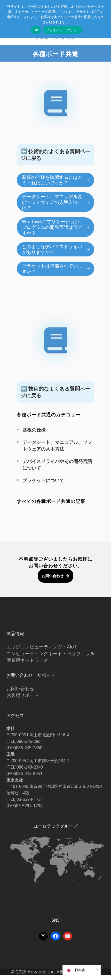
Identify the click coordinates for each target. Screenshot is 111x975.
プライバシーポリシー (63, 30)
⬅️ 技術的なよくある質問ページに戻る (55, 154)
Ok (36, 30)
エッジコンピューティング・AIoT (41, 647)
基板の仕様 (34, 430)
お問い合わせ (53, 575)
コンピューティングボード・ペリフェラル (50, 653)
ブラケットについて (43, 480)
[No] (104, 18)
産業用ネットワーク (27, 660)
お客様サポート (22, 695)
